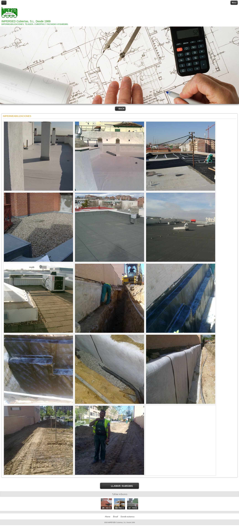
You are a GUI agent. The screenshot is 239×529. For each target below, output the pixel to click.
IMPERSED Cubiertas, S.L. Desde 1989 (25, 21)
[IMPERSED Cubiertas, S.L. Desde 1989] (9, 13)
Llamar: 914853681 (122, 486)
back (122, 109)
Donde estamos (127, 516)
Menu (234, 3)
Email (115, 516)
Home (107, 516)
